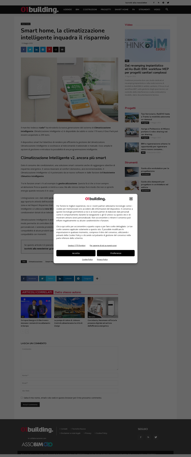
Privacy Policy (102, 259)
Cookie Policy (87, 259)
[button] (131, 198)
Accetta (76, 253)
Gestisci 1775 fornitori (76, 245)
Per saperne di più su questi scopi (103, 245)
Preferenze (115, 253)
